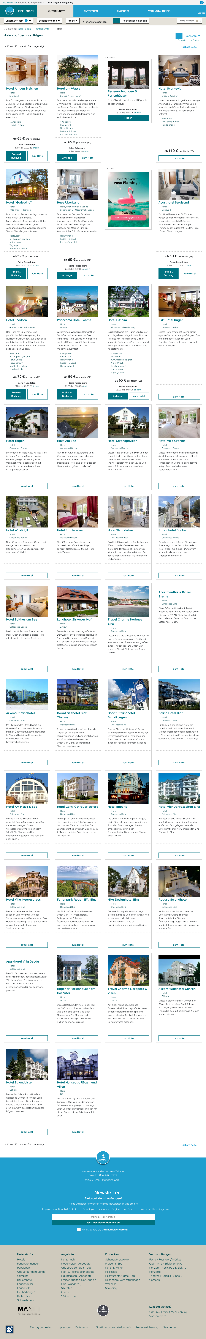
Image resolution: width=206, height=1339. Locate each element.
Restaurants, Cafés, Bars (120, 1275)
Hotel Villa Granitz (171, 441)
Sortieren (191, 35)
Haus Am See (66, 441)
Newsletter (169, 1327)
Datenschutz (83, 1327)
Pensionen (23, 1267)
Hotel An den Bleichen (22, 88)
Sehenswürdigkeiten (117, 1259)
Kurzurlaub (68, 1259)
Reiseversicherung (146, 1327)
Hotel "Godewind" (19, 202)
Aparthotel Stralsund (173, 202)
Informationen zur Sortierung (189, 40)
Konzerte (155, 1271)
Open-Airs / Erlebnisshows (165, 1263)
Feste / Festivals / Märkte (165, 1259)
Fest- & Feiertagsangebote (77, 1271)
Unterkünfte (42, 28)
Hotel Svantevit (169, 88)
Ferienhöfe (23, 1288)
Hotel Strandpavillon (122, 441)
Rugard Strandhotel (172, 899)
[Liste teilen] (179, 36)
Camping (23, 1275)
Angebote (67, 1254)
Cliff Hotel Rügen (171, 320)
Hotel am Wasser (69, 88)
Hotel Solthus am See (21, 619)
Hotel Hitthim (117, 320)
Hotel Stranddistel (19, 1082)
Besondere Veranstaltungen (122, 1280)
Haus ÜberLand (68, 202)
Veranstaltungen (160, 1254)
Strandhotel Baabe (172, 530)
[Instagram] (195, 2)
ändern (36, 147)
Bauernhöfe (24, 1280)
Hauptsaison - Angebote (76, 1275)
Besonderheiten (48, 20)
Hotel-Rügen (15, 441)
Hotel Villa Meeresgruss (23, 899)
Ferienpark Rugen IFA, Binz (76, 899)
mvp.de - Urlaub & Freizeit (103, 1174)
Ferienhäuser (25, 1284)
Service (201, 12)
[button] (27, 9)
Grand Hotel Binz (170, 713)
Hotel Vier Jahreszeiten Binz (179, 806)
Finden (128, 117)
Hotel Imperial (118, 806)
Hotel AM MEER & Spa (21, 806)
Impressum (64, 1327)
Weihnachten (69, 1296)
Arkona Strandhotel (20, 713)
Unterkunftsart (16, 20)
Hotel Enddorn (16, 320)
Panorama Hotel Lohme (74, 320)
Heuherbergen (26, 1292)
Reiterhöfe (23, 1296)
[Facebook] (188, 2)
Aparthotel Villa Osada (22, 961)
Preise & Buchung (16, 156)
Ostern (65, 1292)
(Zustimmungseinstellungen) (113, 1327)
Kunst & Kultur (114, 1267)
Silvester (66, 1288)
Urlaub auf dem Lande (31, 1271)
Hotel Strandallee (120, 530)
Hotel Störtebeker (70, 530)
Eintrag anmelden (41, 1327)
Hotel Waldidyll (17, 530)
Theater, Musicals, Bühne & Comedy (165, 1278)
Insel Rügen (60, 2)
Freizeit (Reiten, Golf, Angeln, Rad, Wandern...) (79, 1282)
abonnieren (103, 1222)
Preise (71, 20)
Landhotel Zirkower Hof (74, 619)
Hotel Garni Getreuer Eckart (77, 806)
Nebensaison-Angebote (75, 1263)
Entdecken (112, 1254)
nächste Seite (189, 46)
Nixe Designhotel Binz (123, 899)
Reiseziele (111, 1271)
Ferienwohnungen (28, 1263)
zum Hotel (37, 155)
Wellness (110, 1284)
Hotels (21, 1259)
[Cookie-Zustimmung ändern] (9, 1329)
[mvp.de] (202, 2)
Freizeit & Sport (114, 1263)
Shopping (111, 1288)
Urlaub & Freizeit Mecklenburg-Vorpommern (168, 1314)
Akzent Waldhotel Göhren (177, 989)
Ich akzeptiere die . (104, 1229)
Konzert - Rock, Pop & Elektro (167, 1267)
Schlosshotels (25, 1300)
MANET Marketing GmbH (107, 1179)
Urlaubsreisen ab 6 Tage (76, 1267)
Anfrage (67, 157)
